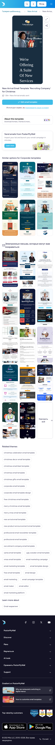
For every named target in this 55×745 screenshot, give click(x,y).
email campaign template (32, 579)
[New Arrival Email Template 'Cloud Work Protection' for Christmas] (45, 180)
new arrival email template (14, 519)
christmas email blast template (16, 466)
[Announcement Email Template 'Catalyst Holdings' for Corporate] (28, 218)
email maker (9, 586)
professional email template (15, 539)
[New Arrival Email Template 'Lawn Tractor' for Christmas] (28, 180)
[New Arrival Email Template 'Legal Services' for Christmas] (10, 180)
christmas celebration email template (19, 453)
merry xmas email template (15, 513)
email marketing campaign (37, 559)
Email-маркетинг (11, 606)
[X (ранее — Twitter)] (41, 622)
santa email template (12, 553)
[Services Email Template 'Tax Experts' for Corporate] (10, 307)
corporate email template (14, 486)
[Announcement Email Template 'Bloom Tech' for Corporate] (28, 345)
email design (30, 573)
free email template (12, 573)
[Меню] (51, 4)
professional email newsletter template (20, 533)
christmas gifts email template (16, 479)
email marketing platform (14, 593)
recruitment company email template (19, 546)
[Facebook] (25, 622)
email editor (24, 586)
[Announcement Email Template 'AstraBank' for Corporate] (10, 345)
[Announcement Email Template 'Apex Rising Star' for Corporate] (45, 269)
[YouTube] (49, 622)
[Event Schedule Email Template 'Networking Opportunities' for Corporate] (28, 307)
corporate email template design (17, 493)
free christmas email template (16, 499)
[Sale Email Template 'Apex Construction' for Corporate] (10, 420)
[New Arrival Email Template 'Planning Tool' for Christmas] (10, 218)
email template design (39, 566)
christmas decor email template (17, 459)
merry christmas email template (17, 506)
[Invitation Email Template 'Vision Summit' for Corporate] (28, 382)
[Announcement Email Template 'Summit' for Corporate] (45, 345)
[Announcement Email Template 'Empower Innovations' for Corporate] (45, 218)
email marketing (10, 579)
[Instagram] (33, 622)
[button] (46, 19)
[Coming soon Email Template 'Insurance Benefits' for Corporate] (45, 382)
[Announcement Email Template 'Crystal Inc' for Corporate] (10, 382)
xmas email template (12, 559)
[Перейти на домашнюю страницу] (3, 4)
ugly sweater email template (38, 553)
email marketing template (14, 566)
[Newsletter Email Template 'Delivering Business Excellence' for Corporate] (28, 269)
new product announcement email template (22, 526)
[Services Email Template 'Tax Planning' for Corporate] (45, 307)
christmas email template (14, 473)
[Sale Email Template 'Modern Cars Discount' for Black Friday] (28, 420)
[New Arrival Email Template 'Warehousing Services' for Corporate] (10, 269)
